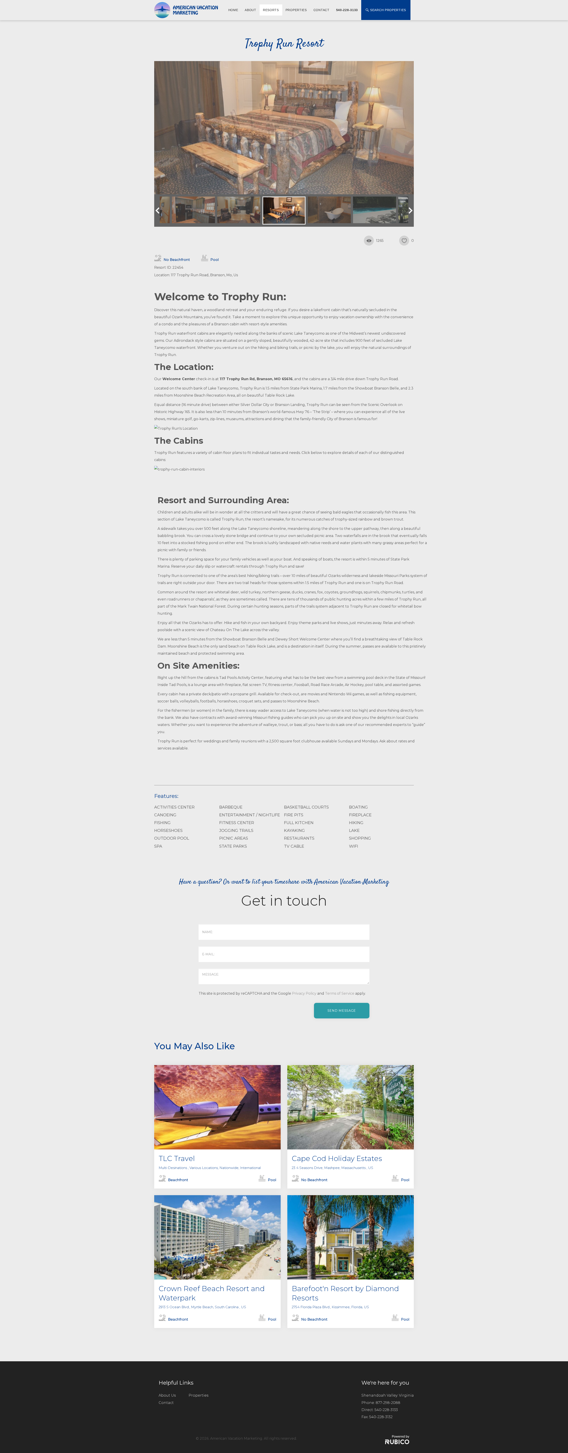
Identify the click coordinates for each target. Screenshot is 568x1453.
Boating (358, 807)
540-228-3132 (380, 1417)
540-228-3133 (347, 10)
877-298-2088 (388, 1403)
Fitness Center (236, 822)
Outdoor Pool (171, 838)
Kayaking (294, 830)
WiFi (353, 846)
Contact (321, 10)
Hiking (356, 822)
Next (409, 210)
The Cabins (178, 440)
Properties (296, 10)
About (250, 10)
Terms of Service (339, 993)
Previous (158, 210)
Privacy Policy (304, 993)
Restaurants (299, 838)
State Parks (233, 846)
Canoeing (165, 815)
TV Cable (294, 846)
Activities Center (174, 807)
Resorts (271, 10)
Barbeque (231, 807)
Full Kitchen (299, 822)
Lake (354, 830)
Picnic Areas (233, 838)
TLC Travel (177, 1158)
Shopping (360, 838)
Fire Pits (293, 815)
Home (233, 10)
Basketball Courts (306, 807)
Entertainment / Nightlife (249, 815)
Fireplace (360, 815)
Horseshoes (168, 830)
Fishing (162, 822)
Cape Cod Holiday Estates (337, 1158)
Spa (158, 846)
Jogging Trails (236, 830)
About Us (167, 1395)
